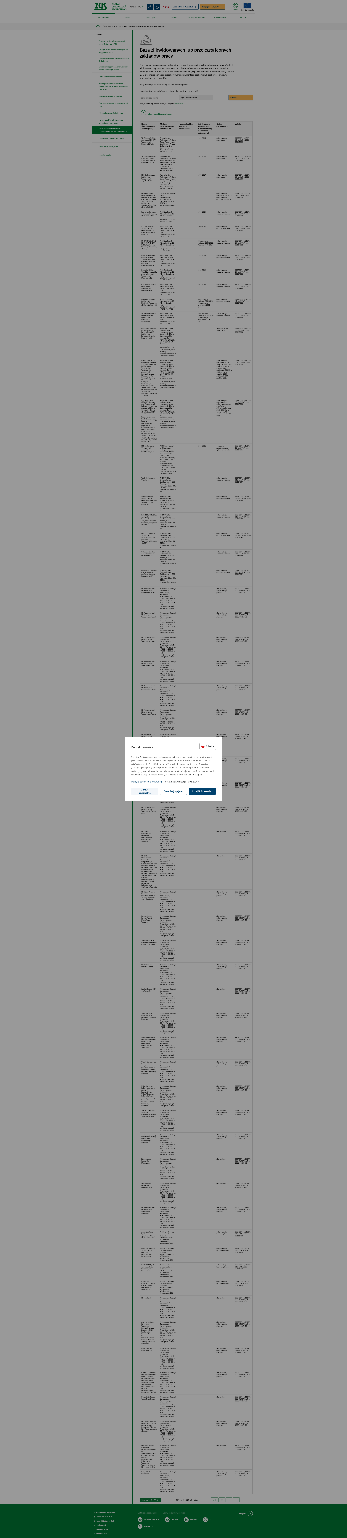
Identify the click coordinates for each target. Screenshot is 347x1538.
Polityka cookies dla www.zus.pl (147, 781)
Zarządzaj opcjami (173, 791)
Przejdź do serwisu (202, 791)
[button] (208, 746)
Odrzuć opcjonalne (145, 791)
